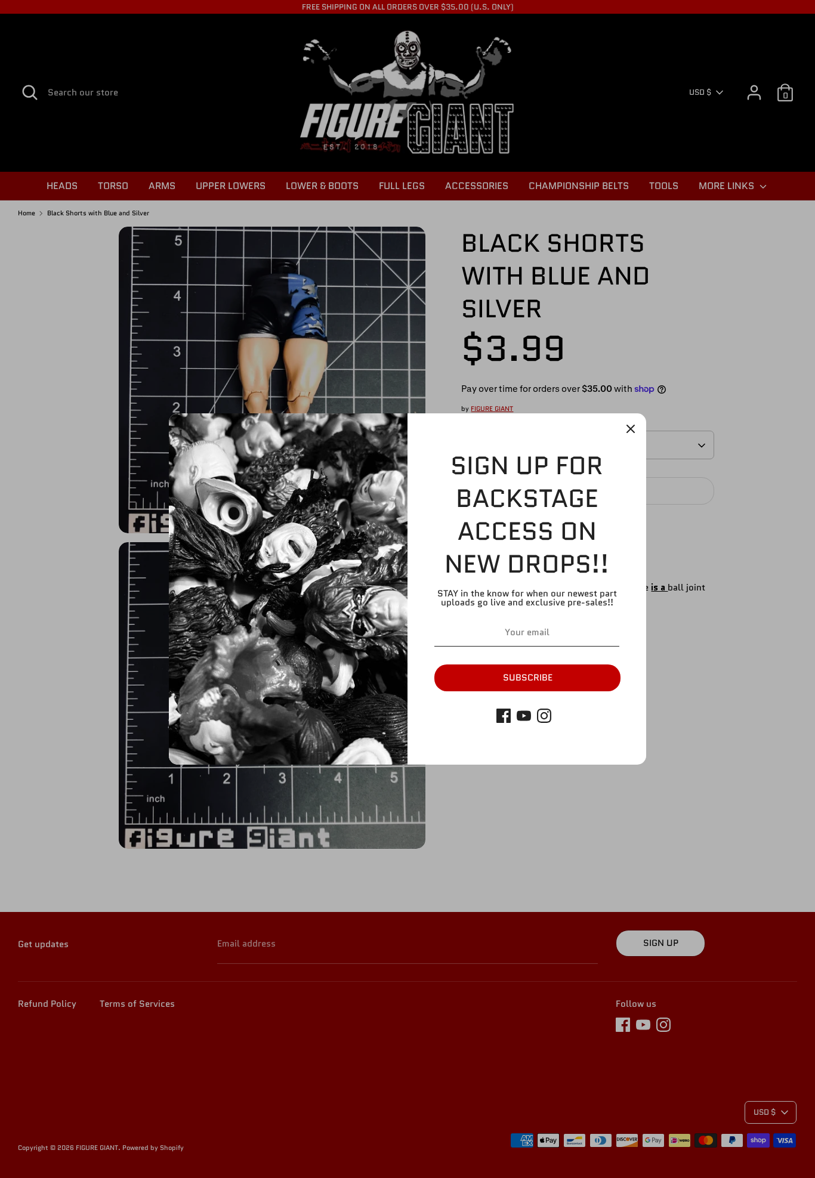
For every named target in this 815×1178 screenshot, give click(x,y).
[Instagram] (544, 716)
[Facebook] (503, 716)
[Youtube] (524, 716)
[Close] (631, 429)
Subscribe (527, 677)
